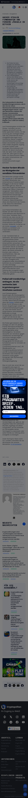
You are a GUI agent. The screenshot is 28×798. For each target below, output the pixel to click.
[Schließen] (25, 380)
